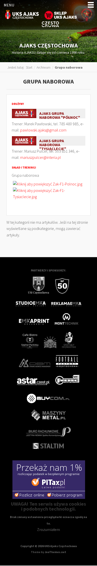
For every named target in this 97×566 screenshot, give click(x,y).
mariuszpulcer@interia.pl (40, 157)
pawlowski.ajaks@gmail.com (43, 130)
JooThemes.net (55, 552)
